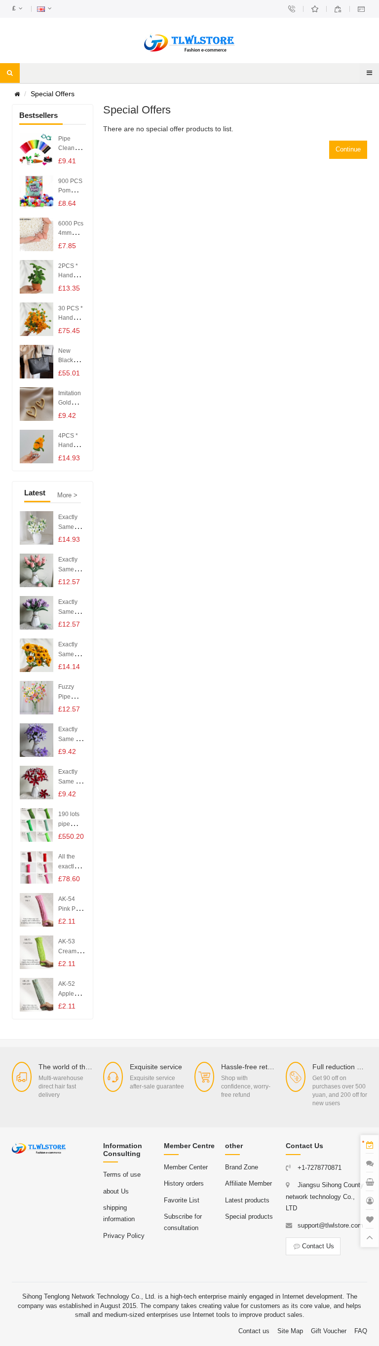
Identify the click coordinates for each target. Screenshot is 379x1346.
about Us (116, 1191)
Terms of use (122, 1174)
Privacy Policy (124, 1235)
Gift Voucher (328, 1331)
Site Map (290, 1331)
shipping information (119, 1213)
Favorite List (181, 1200)
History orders (184, 1183)
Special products (249, 1216)
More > (67, 495)
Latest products (247, 1200)
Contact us (253, 1331)
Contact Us (318, 1246)
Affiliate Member (248, 1183)
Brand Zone (241, 1167)
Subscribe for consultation (183, 1222)
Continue (348, 149)
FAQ (360, 1331)
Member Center (186, 1167)
